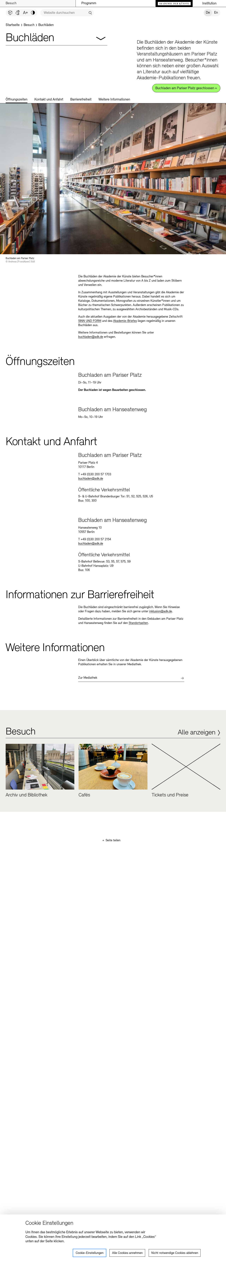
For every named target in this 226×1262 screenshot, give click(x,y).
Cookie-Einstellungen (89, 1253)
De (208, 12)
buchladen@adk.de (90, 337)
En (216, 12)
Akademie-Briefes (125, 321)
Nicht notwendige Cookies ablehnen (174, 1253)
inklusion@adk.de (160, 611)
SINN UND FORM (89, 321)
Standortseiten (138, 623)
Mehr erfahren (40, 772)
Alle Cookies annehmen (127, 1253)
